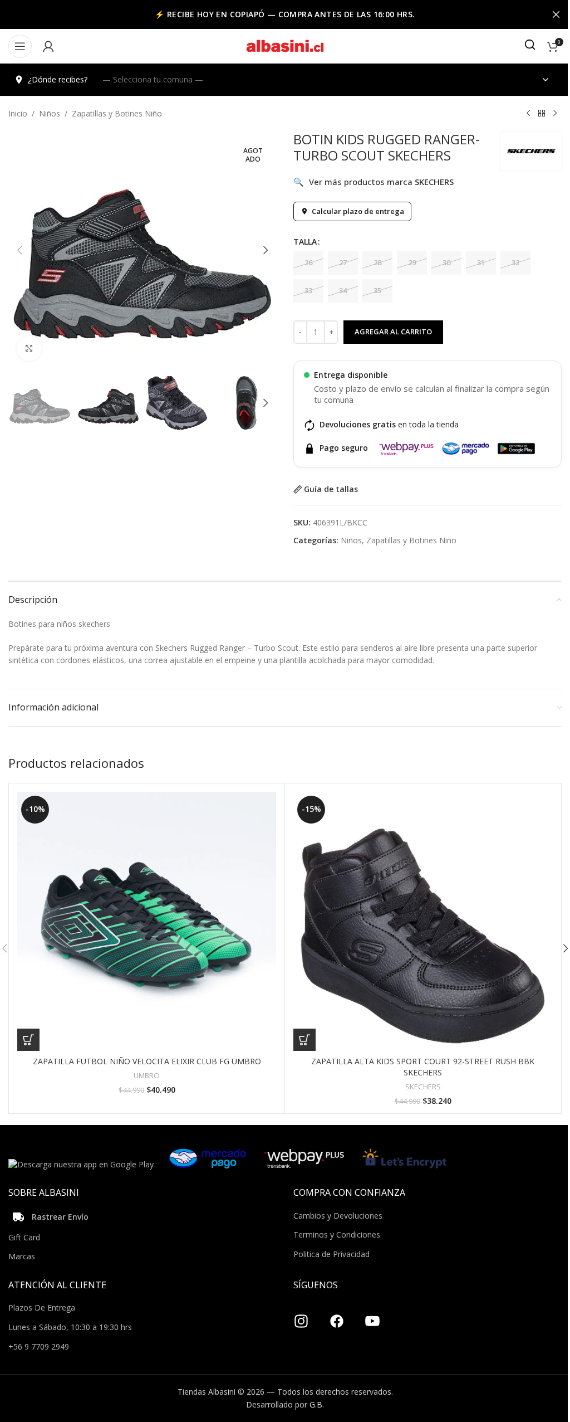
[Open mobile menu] (20, 46)
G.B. (316, 1404)
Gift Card (24, 1237)
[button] (19, 250)
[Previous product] (528, 113)
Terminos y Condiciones (336, 1234)
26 (308, 262)
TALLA (305, 241)
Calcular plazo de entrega (358, 211)
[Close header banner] (556, 14)
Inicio (17, 113)
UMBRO (147, 1075)
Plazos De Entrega (41, 1307)
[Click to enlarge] (29, 348)
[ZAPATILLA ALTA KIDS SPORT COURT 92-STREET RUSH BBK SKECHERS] (422, 921)
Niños (49, 113)
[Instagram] (301, 1316)
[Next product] (555, 113)
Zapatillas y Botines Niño (117, 113)
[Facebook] (337, 1316)
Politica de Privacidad (331, 1254)
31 (481, 262)
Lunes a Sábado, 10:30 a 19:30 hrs (70, 1327)
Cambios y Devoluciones (337, 1215)
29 (412, 262)
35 (377, 290)
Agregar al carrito (393, 332)
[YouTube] (372, 1316)
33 (308, 290)
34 (343, 290)
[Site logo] (285, 45)
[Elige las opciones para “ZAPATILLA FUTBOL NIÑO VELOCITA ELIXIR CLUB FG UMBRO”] (28, 1040)
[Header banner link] (285, 14)
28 (377, 262)
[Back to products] (541, 113)
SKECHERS (423, 1087)
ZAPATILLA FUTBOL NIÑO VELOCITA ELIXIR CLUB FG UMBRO (147, 1061)
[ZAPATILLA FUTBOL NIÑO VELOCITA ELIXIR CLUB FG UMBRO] (146, 921)
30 (446, 262)
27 (343, 262)
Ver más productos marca (373, 181)
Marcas (21, 1256)
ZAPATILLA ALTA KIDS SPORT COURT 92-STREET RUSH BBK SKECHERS (422, 1067)
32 (515, 262)
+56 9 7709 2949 (38, 1346)
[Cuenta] (48, 46)
